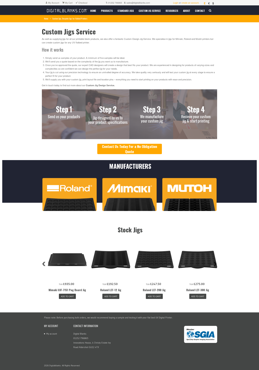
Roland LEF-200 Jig (154, 290)
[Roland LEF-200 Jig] (154, 259)
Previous (44, 264)
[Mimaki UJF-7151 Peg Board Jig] (67, 259)
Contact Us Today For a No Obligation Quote (129, 149)
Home (46, 18)
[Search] (210, 10)
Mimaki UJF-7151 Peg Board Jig (67, 290)
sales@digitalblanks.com (138, 2)
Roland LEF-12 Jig (110, 290)
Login (175, 2)
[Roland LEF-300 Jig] (197, 259)
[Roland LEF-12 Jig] (110, 259)
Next (215, 264)
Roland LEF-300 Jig (197, 290)
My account (51, 333)
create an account (190, 2)
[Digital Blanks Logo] (67, 10)
